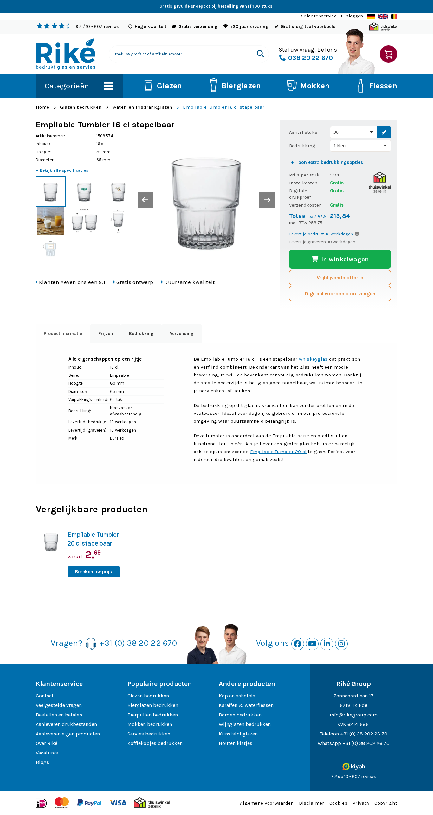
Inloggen (353, 16)
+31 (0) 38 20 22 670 (138, 643)
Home (42, 107)
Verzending (182, 333)
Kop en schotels (237, 696)
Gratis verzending (198, 26)
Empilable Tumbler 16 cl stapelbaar (223, 107)
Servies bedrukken (148, 734)
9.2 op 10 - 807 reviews (353, 776)
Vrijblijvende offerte (340, 277)
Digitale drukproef (300, 194)
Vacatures (47, 753)
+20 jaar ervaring (249, 26)
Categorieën (67, 85)
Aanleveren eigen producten (68, 734)
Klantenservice (320, 16)
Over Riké (46, 743)
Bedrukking (302, 146)
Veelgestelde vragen (59, 705)
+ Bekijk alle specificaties (62, 170)
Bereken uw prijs (93, 571)
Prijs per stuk (304, 175)
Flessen (383, 85)
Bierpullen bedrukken (152, 715)
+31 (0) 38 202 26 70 (363, 734)
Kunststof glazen (238, 734)
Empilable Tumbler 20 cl (278, 451)
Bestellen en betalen (59, 715)
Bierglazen (241, 85)
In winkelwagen (344, 259)
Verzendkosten (305, 205)
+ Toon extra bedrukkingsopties (327, 162)
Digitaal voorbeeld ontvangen (340, 294)
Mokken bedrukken (149, 724)
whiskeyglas (313, 359)
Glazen (169, 85)
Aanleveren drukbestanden (66, 724)
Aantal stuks (303, 132)
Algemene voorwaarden (267, 803)
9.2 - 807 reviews (97, 26)
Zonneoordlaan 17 (353, 696)
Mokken (315, 85)
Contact (45, 696)
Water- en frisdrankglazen (142, 107)
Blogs (42, 762)
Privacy (360, 803)
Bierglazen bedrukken (152, 705)
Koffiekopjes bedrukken (155, 743)
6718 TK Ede (353, 705)
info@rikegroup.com (354, 715)
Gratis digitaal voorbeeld (308, 26)
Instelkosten (303, 183)
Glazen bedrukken (80, 107)
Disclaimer (311, 803)
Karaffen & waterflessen (246, 705)
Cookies (338, 803)
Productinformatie (63, 333)
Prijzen (105, 333)
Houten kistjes (235, 743)
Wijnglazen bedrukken (245, 724)
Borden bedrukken (240, 715)
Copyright (385, 803)
